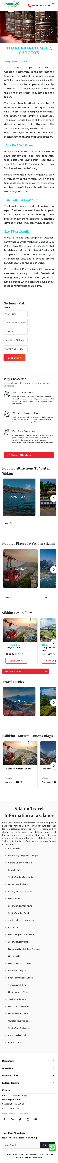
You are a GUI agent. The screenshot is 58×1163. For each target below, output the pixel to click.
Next (53, 498)
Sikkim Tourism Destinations (21, 877)
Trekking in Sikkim (17, 985)
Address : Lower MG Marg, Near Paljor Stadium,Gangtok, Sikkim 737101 (14, 1099)
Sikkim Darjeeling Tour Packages (23, 855)
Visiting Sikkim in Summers (21, 891)
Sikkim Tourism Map (17, 999)
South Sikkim (14, 870)
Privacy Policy (31, 1154)
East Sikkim (13, 927)
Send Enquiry (16, 661)
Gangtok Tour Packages (19, 1021)
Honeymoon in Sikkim (18, 992)
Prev (4, 498)
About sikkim (14, 848)
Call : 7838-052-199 (11, 1109)
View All (8, 523)
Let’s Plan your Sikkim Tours (18, 455)
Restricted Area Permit (19, 1006)
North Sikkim (14, 956)
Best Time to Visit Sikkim (20, 963)
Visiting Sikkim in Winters (20, 863)
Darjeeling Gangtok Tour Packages (24, 949)
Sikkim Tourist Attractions (20, 906)
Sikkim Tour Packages (18, 1028)
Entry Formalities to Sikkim (20, 978)
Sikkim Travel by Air (17, 970)
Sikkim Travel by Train (18, 942)
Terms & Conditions (14, 1154)
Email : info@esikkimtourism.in (16, 1114)
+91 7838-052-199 (40, 5)
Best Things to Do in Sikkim (21, 934)
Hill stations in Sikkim (18, 1013)
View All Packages (13, 671)
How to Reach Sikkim (18, 884)
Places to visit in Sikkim (19, 1035)
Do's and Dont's (15, 1042)
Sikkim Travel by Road (18, 913)
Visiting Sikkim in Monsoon (21, 920)
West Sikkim (14, 898)
